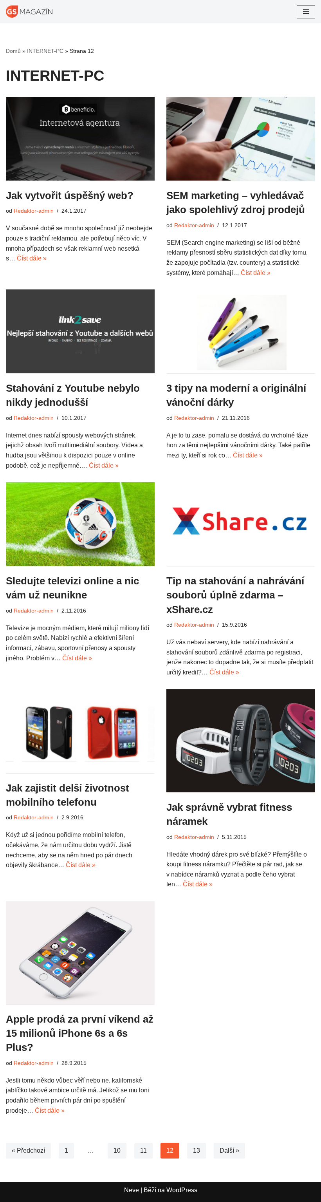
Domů (13, 51)
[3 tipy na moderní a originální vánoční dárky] (240, 331)
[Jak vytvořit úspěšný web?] (80, 139)
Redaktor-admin (34, 211)
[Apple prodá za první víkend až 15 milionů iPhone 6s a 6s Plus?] (80, 952)
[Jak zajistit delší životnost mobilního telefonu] (80, 731)
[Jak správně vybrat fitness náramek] (240, 740)
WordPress (181, 1190)
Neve (131, 1190)
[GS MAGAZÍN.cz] (29, 11)
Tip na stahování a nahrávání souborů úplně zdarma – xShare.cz (235, 595)
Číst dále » (32, 258)
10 (117, 1150)
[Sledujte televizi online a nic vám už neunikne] (80, 524)
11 (143, 1150)
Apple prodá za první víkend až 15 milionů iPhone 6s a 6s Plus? (79, 1033)
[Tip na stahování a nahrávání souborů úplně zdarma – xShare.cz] (240, 524)
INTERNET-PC (45, 51)
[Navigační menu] (306, 11)
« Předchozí (28, 1150)
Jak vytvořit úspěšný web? (69, 195)
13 (196, 1150)
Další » (229, 1150)
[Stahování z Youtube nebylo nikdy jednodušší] (80, 331)
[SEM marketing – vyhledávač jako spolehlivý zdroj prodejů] (240, 139)
